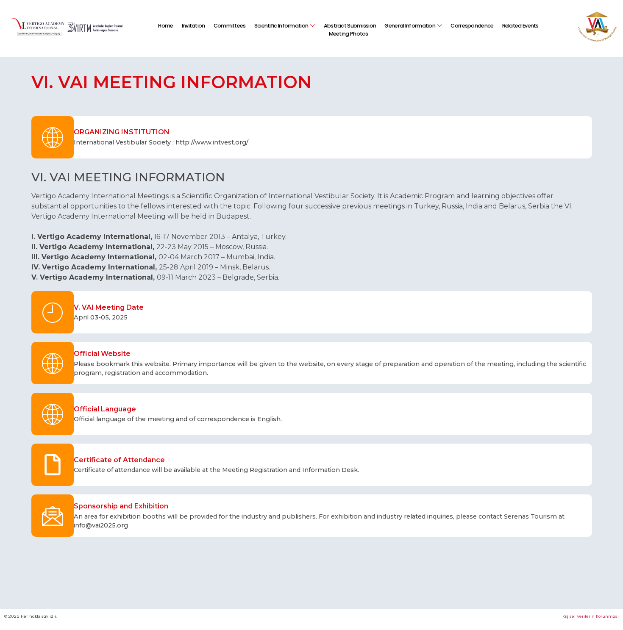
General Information (409, 25)
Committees (230, 25)
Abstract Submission (350, 25)
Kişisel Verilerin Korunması (590, 616)
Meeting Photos (348, 33)
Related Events (520, 25)
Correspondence (472, 25)
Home (165, 25)
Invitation (193, 25)
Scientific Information (281, 25)
